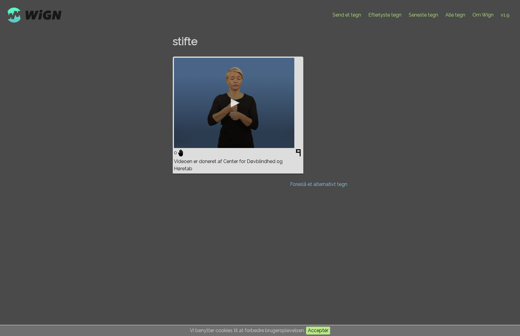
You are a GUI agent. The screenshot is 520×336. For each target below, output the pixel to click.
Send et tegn (347, 15)
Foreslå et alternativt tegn (318, 184)
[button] (234, 102)
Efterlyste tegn (384, 15)
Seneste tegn (423, 15)
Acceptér (318, 330)
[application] (234, 103)
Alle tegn (455, 15)
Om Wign (483, 15)
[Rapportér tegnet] (299, 154)
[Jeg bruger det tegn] (180, 152)
